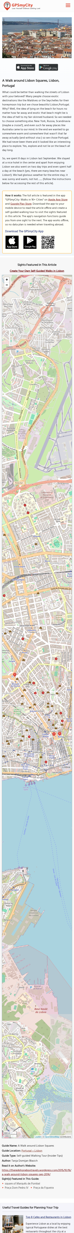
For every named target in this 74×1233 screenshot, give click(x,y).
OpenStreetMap (52, 1136)
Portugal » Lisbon (32, 1151)
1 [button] (14, 674)
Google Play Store (20, 204)
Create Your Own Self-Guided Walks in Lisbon (37, 271)
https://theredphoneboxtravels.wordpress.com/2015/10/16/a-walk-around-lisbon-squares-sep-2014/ (36, 1172)
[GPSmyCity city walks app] (22, 6)
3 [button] (59, 733)
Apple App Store (57, 200)
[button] (6, 279)
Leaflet (38, 1136)
